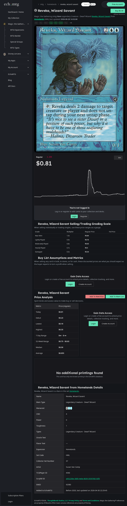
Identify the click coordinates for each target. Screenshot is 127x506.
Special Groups (16, 42)
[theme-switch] (104, 4)
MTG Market (15, 36)
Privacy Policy (74, 501)
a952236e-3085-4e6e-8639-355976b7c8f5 (83, 478)
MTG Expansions (17, 30)
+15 (71, 23)
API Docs (11, 86)
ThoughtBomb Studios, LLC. (57, 501)
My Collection (13, 18)
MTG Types (14, 48)
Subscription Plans (16, 495)
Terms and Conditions (91, 501)
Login (10, 501)
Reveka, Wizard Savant (101, 16)
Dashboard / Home (16, 12)
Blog (10, 80)
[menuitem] (16, 12)
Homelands (39, 19)
